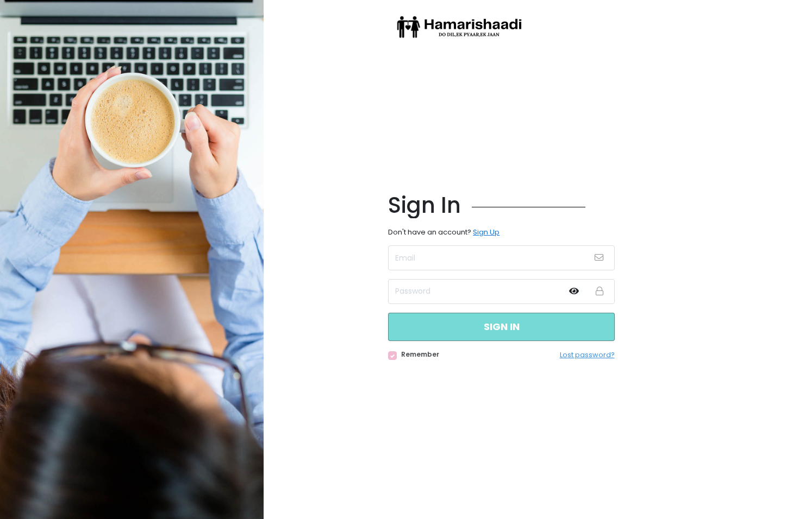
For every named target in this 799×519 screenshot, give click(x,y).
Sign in (502, 326)
